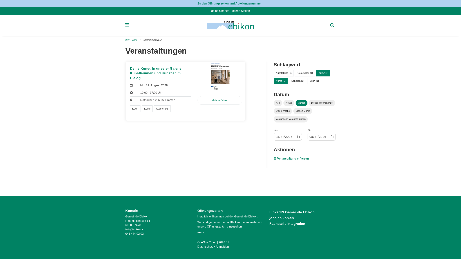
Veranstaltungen (152, 40)
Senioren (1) (297, 80)
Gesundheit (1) (305, 73)
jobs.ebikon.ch (281, 218)
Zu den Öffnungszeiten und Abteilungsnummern (230, 3)
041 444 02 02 (134, 233)
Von (276, 130)
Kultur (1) (323, 73)
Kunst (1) (280, 80)
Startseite (131, 40)
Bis (309, 130)
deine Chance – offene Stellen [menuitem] (232, 10)
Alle (278, 102)
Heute (289, 102)
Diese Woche (283, 111)
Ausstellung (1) (284, 73)
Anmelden (222, 246)
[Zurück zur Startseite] (230, 25)
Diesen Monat (303, 111)
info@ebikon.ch (135, 229)
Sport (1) (314, 80)
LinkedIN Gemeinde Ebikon (292, 212)
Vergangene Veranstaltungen (291, 119)
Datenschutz (205, 246)
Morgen (301, 102)
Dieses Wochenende (322, 102)
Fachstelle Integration (287, 224)
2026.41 (224, 242)
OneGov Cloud (206, 242)
